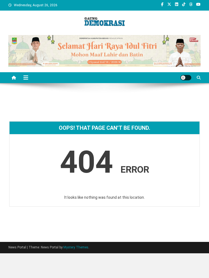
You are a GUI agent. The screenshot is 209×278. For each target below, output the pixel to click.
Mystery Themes (75, 247)
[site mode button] (185, 77)
